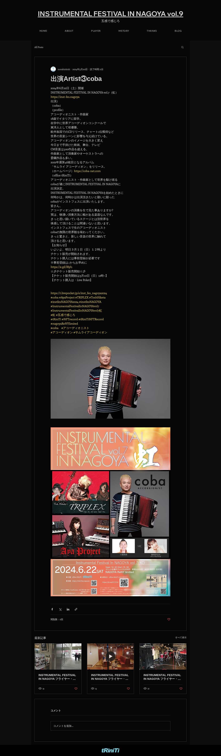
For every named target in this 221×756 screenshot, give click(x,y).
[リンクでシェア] (75, 609)
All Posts (38, 47)
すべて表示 (181, 637)
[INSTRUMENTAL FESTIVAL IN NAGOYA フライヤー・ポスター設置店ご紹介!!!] (58, 656)
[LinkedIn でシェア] (68, 609)
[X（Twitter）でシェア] (60, 609)
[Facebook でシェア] (52, 609)
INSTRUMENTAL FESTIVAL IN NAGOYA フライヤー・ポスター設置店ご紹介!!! (57, 677)
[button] (182, 47)
